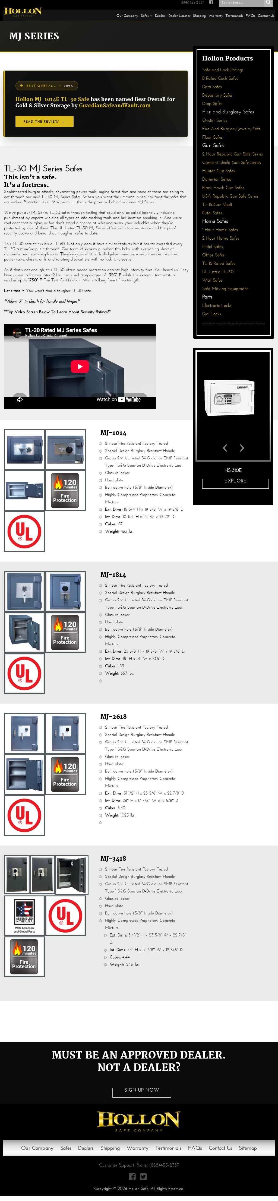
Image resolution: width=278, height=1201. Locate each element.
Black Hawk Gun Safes (223, 187)
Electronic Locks (217, 305)
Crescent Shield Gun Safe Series (231, 162)
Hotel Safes (212, 246)
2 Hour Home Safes (220, 238)
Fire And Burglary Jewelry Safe (231, 129)
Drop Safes (212, 103)
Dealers (160, 16)
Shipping (199, 16)
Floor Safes (212, 137)
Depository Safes (217, 95)
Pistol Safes (212, 213)
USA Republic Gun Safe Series (230, 196)
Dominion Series (216, 179)
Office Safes (213, 255)
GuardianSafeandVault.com (115, 106)
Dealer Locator (180, 16)
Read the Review (44, 121)
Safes (145, 16)
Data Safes (212, 87)
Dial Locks (211, 314)
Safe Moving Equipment (225, 288)
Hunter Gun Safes (218, 171)
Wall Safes (212, 280)
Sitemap (248, 1148)
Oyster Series (214, 120)
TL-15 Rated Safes (218, 263)
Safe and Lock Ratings (222, 70)
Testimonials (234, 16)
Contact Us (266, 16)
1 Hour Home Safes (220, 230)
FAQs (250, 16)
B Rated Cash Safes (220, 78)
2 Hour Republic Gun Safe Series (232, 154)
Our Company (127, 16)
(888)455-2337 (192, 2)
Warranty (215, 16)
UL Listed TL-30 (217, 272)
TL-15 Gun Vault (217, 204)
